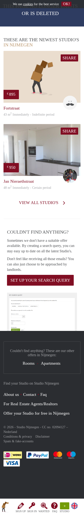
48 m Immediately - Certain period (27, 187)
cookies (28, 4)
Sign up (21, 511)
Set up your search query (40, 280)
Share (69, 58)
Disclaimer (42, 436)
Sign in (32, 511)
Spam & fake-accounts (18, 441)
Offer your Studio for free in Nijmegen (37, 413)
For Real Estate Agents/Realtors (31, 403)
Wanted (43, 511)
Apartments (50, 363)
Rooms (29, 363)
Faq (43, 394)
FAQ (54, 511)
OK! (66, 4)
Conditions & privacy (18, 436)
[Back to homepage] (5, 507)
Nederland (10, 432)
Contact (29, 394)
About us (11, 394)
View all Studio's (39, 202)
